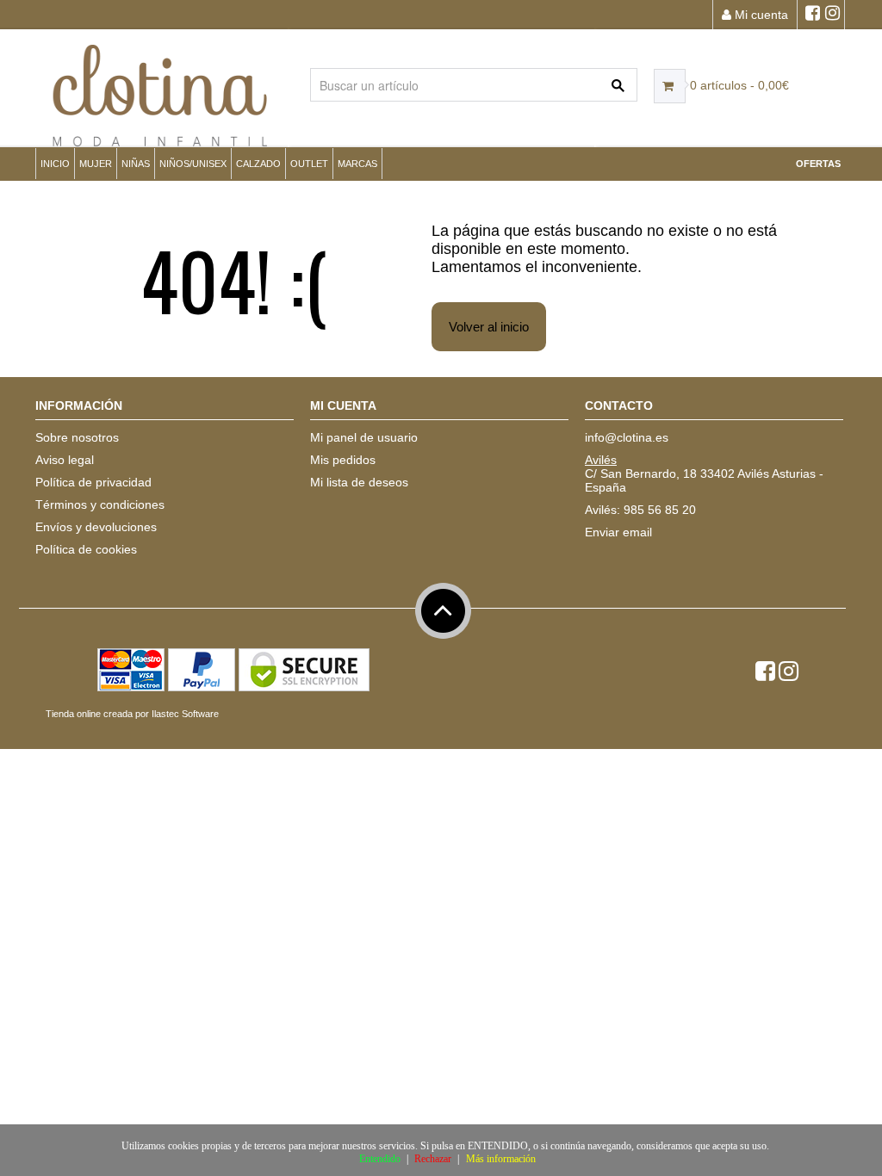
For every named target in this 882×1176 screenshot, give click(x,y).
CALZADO (258, 163)
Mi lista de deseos (359, 482)
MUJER (95, 163)
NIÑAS (135, 163)
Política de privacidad (93, 482)
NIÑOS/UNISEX (193, 163)
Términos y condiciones (100, 504)
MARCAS (357, 163)
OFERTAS (818, 163)
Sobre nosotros (77, 437)
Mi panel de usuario (364, 437)
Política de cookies (86, 549)
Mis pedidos (343, 460)
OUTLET (309, 163)
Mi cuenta (759, 15)
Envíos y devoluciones (96, 527)
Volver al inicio (489, 326)
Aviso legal (64, 460)
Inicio (55, 163)
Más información (501, 1159)
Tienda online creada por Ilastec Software (132, 714)
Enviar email (618, 532)
